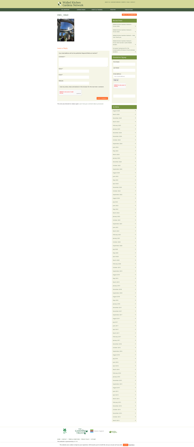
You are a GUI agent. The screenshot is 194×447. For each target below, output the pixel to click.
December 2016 (117, 344)
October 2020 (116, 242)
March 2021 (116, 231)
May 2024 (115, 151)
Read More (131, 445)
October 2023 (116, 165)
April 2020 (116, 256)
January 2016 (116, 376)
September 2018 (117, 293)
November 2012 (117, 413)
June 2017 (115, 325)
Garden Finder (81, 9)
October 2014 (116, 409)
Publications (129, 9)
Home (58, 439)
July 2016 (115, 358)
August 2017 (116, 318)
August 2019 (116, 274)
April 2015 (116, 395)
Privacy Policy (85, 439)
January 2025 (116, 129)
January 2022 (116, 216)
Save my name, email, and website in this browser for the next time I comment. (82, 86)
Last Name (116, 68)
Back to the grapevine (129, 14)
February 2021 (117, 234)
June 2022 (115, 205)
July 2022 (115, 202)
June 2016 (115, 362)
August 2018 (116, 296)
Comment (62, 56)
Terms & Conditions (74, 439)
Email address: (117, 74)
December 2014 (117, 406)
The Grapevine (65, 9)
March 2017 (116, 333)
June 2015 (115, 391)
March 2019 (116, 282)
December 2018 (117, 289)
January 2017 (116, 340)
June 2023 (115, 176)
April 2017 (116, 329)
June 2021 (115, 227)
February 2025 (117, 125)
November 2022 (117, 187)
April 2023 (116, 183)
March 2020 (116, 260)
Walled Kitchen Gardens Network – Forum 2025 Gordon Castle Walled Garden (122, 42)
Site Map (93, 439)
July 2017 (115, 322)
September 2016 (117, 351)
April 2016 (116, 366)
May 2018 (115, 300)
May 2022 (115, 209)
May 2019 (115, 278)
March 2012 (116, 420)
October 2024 (116, 140)
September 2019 (117, 271)
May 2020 (115, 253)
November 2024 (117, 136)
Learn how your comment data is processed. (91, 104)
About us (107, 2)
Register (112, 9)
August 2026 (116, 111)
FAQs (128, 2)
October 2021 (116, 220)
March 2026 (116, 114)
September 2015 (117, 384)
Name (61, 68)
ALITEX (76, 441)
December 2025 (117, 118)
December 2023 (117, 161)
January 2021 (116, 238)
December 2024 (117, 132)
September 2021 (117, 223)
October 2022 (116, 191)
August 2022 (116, 198)
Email (61, 74)
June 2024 (115, 147)
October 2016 (116, 347)
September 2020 (117, 245)
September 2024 (117, 143)
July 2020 (115, 249)
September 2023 (117, 169)
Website (61, 81)
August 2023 (116, 172)
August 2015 (116, 387)
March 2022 (116, 213)
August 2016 (116, 355)
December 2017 (117, 307)
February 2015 (117, 402)
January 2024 (116, 158)
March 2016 (116, 369)
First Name (116, 62)
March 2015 (116, 398)
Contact (132, 2)
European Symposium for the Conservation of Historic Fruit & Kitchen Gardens (124, 50)
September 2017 (117, 314)
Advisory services (115, 2)
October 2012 (116, 417)
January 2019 (116, 285)
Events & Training (97, 9)
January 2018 (116, 304)
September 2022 (117, 194)
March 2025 (116, 121)
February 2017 (117, 336)
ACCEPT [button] (125, 445)
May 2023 (115, 180)
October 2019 (116, 267)
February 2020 (117, 264)
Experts (124, 2)
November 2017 (117, 311)
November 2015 (117, 380)
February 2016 (117, 373)
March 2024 (116, 154)
